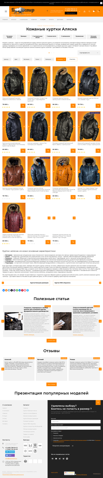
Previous (3, 81)
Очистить (72, 59)
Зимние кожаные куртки (30, 416)
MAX (10, 455)
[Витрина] (49, 53)
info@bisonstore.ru (11, 458)
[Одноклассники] (6, 290)
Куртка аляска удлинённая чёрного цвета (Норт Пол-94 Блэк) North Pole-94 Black (13, 144)
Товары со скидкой (28, 434)
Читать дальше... (29, 334)
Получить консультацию (61, 446)
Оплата (51, 19)
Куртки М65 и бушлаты (29, 423)
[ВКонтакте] (3, 290)
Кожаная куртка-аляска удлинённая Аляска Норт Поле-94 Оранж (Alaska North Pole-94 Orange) (64, 190)
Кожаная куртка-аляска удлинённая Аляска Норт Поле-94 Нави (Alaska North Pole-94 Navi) (39, 189)
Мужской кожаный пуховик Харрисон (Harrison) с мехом (11, 98)
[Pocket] (25, 290)
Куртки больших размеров (30, 418)
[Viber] (14, 290)
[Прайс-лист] (54, 53)
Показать (61, 59)
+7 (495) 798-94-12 (71, 9)
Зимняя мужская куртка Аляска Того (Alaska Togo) (88, 98)
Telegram (11, 451)
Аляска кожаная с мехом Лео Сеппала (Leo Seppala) (37, 143)
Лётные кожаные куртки (30, 429)
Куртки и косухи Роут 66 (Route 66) (32, 426)
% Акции (42, 19)
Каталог (13, 19)
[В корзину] (23, 106)
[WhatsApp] (17, 290)
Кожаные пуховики (28, 421)
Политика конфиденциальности (13, 474)
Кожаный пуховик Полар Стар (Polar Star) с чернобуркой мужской (37, 99)
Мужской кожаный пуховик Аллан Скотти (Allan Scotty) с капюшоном (89, 143)
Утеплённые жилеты (29, 431)
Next (24, 81)
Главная (5, 19)
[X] (11, 290)
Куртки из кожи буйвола (30, 413)
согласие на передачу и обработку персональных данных (73, 440)
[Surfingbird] (27, 290)
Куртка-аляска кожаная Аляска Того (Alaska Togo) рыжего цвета (13, 188)
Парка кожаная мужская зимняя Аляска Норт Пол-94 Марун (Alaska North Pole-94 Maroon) (13, 236)
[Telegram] (9, 290)
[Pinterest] (22, 290)
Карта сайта (54, 472)
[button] (79, 11)
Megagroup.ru (97, 473)
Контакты (70, 19)
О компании (24, 19)
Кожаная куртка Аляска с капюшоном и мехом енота (61, 98)
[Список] (51, 53)
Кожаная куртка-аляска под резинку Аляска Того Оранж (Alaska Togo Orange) (62, 236)
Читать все (51, 340)
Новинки (34, 19)
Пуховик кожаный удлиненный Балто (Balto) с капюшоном (63, 143)
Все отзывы (51, 384)
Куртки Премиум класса (30, 410)
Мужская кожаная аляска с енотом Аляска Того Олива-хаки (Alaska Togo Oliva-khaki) (38, 236)
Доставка (60, 19)
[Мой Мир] (19, 290)
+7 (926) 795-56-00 (71, 10)
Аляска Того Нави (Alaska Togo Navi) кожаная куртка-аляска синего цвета (88, 189)
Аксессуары (26, 437)
